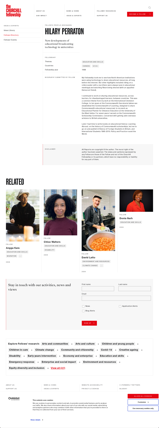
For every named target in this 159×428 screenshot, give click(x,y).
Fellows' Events (10, 40)
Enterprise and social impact (59, 362)
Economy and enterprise (78, 356)
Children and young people (118, 344)
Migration (11, 256)
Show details (35, 420)
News (87, 306)
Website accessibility (92, 385)
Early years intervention (42, 356)
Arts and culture (85, 344)
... (20, 256)
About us (40, 11)
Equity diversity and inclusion (26, 368)
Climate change (90, 265)
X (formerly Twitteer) (130, 385)
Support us (102, 15)
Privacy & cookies (90, 388)
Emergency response (21, 362)
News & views (73, 11)
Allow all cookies (143, 396)
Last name (122, 284)
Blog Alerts (90, 311)
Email (84, 294)
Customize (142, 402)
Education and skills (93, 62)
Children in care (18, 350)
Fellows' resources (106, 11)
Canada (86, 66)
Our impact (41, 15)
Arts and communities (55, 344)
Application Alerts (130, 306)
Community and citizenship (77, 350)
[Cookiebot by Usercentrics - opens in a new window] (14, 398)
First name (86, 284)
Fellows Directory (11, 35)
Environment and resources (96, 261)
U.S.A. (95, 66)
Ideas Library (9, 30)
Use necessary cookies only (143, 408)
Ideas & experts (74, 15)
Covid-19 (106, 350)
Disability (49, 250)
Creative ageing (128, 350)
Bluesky (123, 388)
